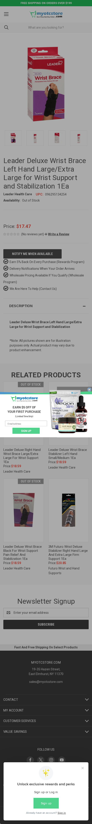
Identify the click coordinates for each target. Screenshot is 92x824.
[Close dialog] (89, 389)
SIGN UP (26, 431)
